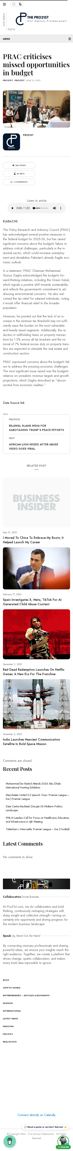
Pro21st (8, 80)
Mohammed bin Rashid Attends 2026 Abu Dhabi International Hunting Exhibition (33, 785)
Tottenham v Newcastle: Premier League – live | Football (37, 829)
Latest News (10, 1018)
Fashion (8, 1003)
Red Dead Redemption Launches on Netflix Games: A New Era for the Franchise (33, 671)
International (12, 1010)
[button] (6, 3)
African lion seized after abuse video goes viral (33, 446)
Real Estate (10, 1041)
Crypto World (11, 987)
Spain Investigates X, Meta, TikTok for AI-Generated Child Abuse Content (32, 602)
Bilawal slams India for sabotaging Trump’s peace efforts (36, 428)
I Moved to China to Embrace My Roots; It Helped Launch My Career (33, 540)
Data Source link (14, 403)
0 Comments (20, 182)
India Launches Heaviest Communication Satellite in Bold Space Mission (31, 741)
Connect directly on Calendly (36, 1115)
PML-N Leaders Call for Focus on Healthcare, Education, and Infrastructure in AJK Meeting (38, 820)
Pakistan (8, 1026)
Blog (6, 979)
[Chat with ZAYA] (63, 1141)
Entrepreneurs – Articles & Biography (26, 995)
